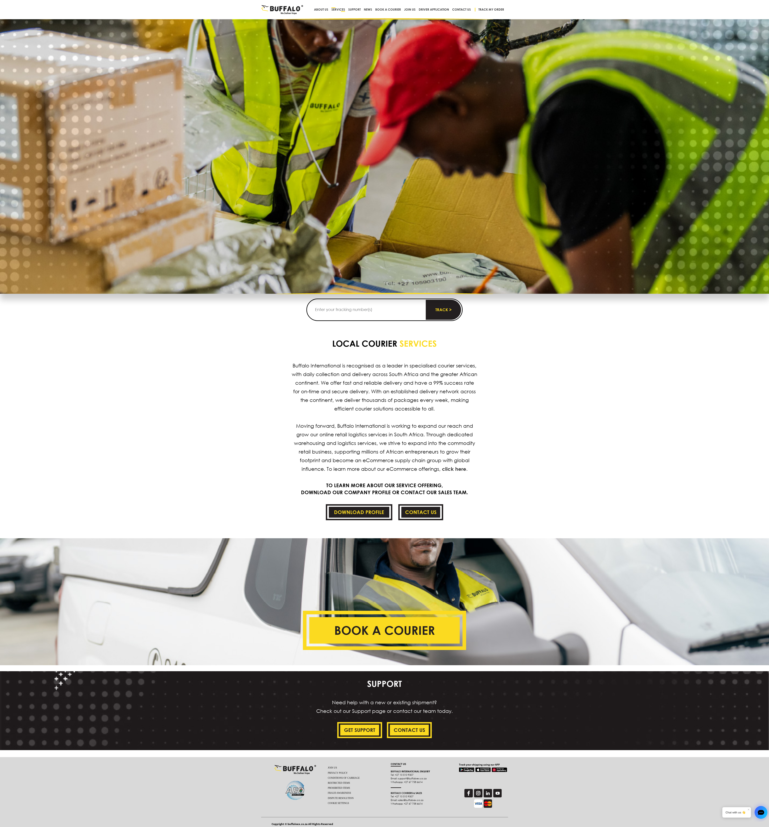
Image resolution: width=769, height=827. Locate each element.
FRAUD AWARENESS (339, 793)
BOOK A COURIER (384, 630)
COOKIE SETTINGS (338, 803)
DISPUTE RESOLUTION (341, 798)
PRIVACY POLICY (338, 773)
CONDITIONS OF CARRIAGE (344, 778)
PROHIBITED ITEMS (339, 788)
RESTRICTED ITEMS (339, 783)
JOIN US (332, 767)
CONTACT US (421, 512)
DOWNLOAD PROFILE (359, 512)
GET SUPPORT (359, 730)
